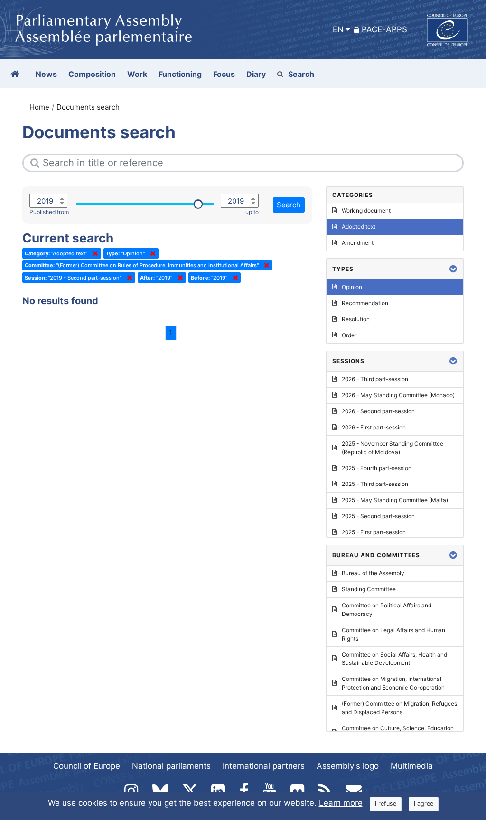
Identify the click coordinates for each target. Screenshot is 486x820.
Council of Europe (86, 766)
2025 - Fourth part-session (376, 468)
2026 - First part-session (374, 427)
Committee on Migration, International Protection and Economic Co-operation (393, 683)
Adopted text (358, 226)
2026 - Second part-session (378, 411)
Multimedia (412, 766)
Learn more (341, 803)
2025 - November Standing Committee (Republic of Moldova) (392, 448)
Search (301, 74)
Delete (93, 253)
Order (349, 335)
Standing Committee (369, 589)
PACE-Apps (384, 29)
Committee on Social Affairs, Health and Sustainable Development (394, 659)
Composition (92, 74)
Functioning (180, 74)
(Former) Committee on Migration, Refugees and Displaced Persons (399, 708)
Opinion (352, 286)
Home (39, 107)
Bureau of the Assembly (373, 573)
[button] (453, 268)
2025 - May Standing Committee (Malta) (395, 499)
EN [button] (338, 29)
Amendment (358, 242)
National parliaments (171, 766)
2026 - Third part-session (375, 378)
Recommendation (365, 303)
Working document (366, 210)
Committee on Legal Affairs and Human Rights (393, 634)
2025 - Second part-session (378, 516)
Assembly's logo (348, 766)
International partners (264, 766)
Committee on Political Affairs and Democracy (386, 609)
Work (137, 74)
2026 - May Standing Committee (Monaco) (398, 395)
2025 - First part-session (374, 532)
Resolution (356, 319)
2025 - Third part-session (375, 483)
